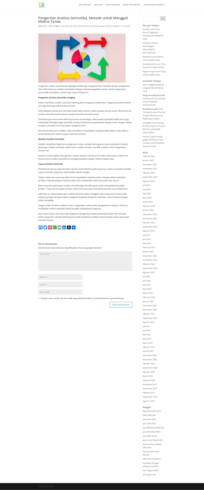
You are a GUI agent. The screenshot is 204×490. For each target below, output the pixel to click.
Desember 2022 (150, 256)
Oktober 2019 (149, 392)
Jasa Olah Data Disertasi (153, 427)
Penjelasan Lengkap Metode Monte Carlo (153, 87)
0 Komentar (126, 26)
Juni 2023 (147, 239)
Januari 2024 (148, 210)
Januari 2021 (148, 351)
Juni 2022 (147, 280)
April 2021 (147, 339)
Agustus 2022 (149, 272)
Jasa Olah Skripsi (150, 436)
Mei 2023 (147, 243)
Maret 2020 (148, 376)
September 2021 (150, 318)
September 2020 (150, 367)
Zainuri (146, 84)
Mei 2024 (147, 193)
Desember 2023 (150, 214)
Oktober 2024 (149, 173)
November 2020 (150, 359)
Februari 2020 (149, 380)
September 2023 (150, 226)
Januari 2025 (148, 160)
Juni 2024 (147, 189)
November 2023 (150, 218)
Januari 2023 (148, 251)
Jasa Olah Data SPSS (151, 431)
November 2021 (150, 309)
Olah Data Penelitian (82, 26)
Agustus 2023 (149, 231)
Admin (44, 26)
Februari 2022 (149, 297)
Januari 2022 (148, 301)
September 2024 (150, 177)
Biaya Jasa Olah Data (152, 411)
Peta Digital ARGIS (151, 470)
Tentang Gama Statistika (153, 5)
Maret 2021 (148, 343)
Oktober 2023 (149, 222)
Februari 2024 (149, 206)
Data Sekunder (149, 415)
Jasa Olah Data (85, 5)
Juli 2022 (146, 276)
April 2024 (147, 197)
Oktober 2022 (149, 264)
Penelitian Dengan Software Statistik (105, 26)
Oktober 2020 (149, 363)
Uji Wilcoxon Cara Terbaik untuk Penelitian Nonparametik (154, 101)
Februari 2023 (149, 247)
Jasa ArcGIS (98, 5)
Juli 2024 (146, 185)
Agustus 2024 (149, 181)
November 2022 (150, 260)
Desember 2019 (150, 384)
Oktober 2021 (149, 314)
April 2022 (147, 289)
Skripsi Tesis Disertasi (131, 5)
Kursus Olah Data (113, 5)
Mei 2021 (147, 334)
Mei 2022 (147, 285)
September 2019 (150, 396)
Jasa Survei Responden (153, 440)
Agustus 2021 (149, 322)
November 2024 (150, 168)
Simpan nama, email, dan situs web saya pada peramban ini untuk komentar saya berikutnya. (82, 298)
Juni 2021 (147, 330)
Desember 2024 (150, 164)
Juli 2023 (146, 235)
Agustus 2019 (149, 401)
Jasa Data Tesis (149, 419)
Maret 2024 (148, 202)
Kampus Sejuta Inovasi (153, 136)
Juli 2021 (146, 326)
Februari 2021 (149, 347)
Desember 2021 (150, 305)
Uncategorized (149, 474)
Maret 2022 (148, 293)
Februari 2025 (149, 156)
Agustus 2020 (149, 372)
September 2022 (150, 268)
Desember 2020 (150, 355)
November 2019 (150, 388)
